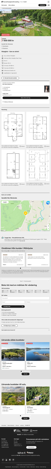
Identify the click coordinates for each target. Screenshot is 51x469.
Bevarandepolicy (15, 466)
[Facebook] (2, 459)
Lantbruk (22, 425)
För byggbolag (4, 444)
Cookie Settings (43, 466)
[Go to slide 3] (23, 268)
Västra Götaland (10, 425)
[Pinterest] (13, 459)
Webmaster (32, 466)
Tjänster (16, 442)
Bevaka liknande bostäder (11, 78)
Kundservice (4, 441)
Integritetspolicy (8, 466)
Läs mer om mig (7, 90)
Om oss (15, 441)
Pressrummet (17, 444)
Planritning (5, 48)
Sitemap (37, 466)
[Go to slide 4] (24, 268)
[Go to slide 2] (21, 268)
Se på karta (5, 46)
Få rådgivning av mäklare (9, 325)
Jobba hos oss (17, 445)
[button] (49, 5)
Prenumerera (31, 447)
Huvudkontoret (4, 445)
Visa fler (25, 374)
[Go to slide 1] (20, 268)
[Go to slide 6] (27, 268)
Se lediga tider (7, 306)
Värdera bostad (5, 447)
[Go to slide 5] (26, 268)
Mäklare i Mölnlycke (8, 101)
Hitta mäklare (4, 442)
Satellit (5, 202)
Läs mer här (22, 240)
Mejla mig (6, 88)
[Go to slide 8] (30, 268)
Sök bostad (4, 5)
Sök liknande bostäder (6, 8)
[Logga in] (49, 2)
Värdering (42, 5)
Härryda (17, 425)
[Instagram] (9, 459)
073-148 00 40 (7, 87)
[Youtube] (6, 459)
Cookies (28, 466)
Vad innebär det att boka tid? (8, 330)
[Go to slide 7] (29, 268)
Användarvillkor (23, 466)
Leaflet (39, 230)
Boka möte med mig (25, 97)
